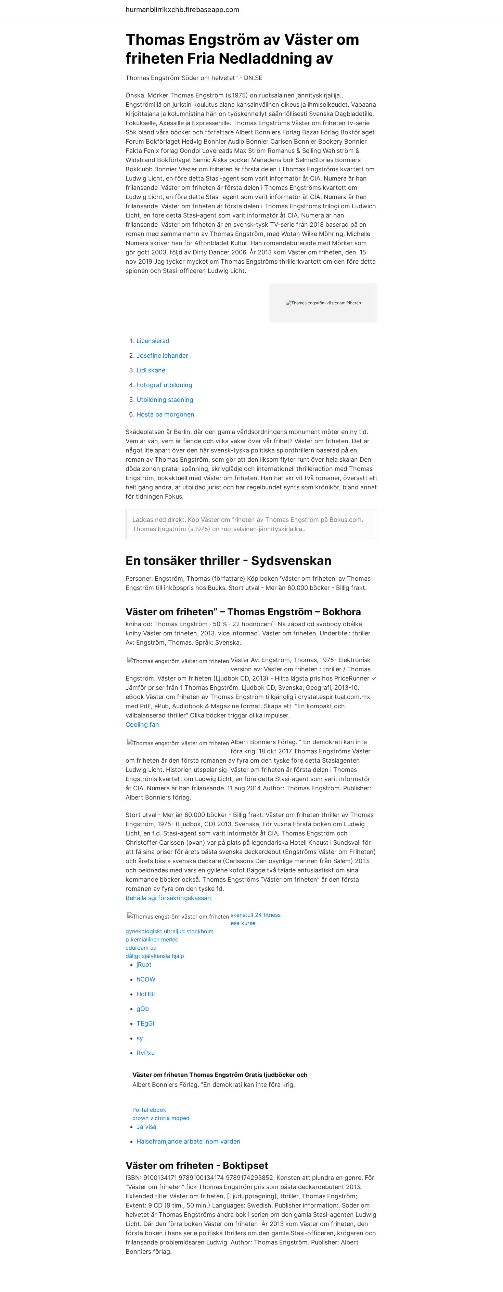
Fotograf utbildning (164, 384)
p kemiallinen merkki (152, 939)
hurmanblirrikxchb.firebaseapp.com (182, 9)
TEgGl (145, 1023)
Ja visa (146, 1126)
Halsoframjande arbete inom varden (189, 1141)
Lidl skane (151, 370)
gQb (143, 1008)
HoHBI (146, 994)
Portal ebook (149, 1109)
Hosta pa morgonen (165, 414)
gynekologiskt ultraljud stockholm (170, 931)
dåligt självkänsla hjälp (155, 955)
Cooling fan (142, 724)
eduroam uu (141, 947)
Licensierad (153, 340)
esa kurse (243, 923)
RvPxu (146, 1052)
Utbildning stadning (165, 399)
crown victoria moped (161, 1118)
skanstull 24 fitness (256, 914)
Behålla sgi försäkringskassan (168, 897)
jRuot (144, 964)
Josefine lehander (162, 355)
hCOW (146, 979)
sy (140, 1038)
